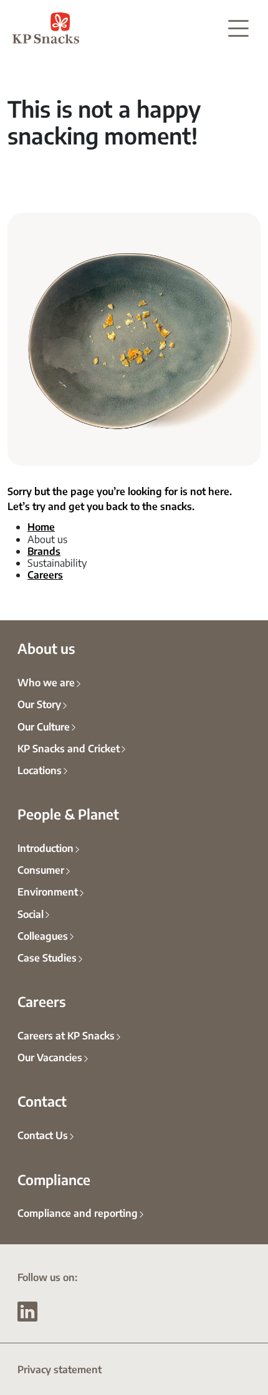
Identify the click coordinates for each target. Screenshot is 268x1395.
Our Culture (43, 726)
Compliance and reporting (77, 1212)
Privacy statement (59, 1369)
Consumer (40, 869)
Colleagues (42, 935)
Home (41, 526)
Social (30, 913)
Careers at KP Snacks (66, 1035)
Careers (45, 574)
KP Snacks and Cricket (68, 748)
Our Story (39, 704)
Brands (43, 550)
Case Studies (47, 957)
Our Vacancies (49, 1057)
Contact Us (42, 1135)
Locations (39, 770)
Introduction (45, 847)
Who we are (46, 682)
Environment (47, 891)
